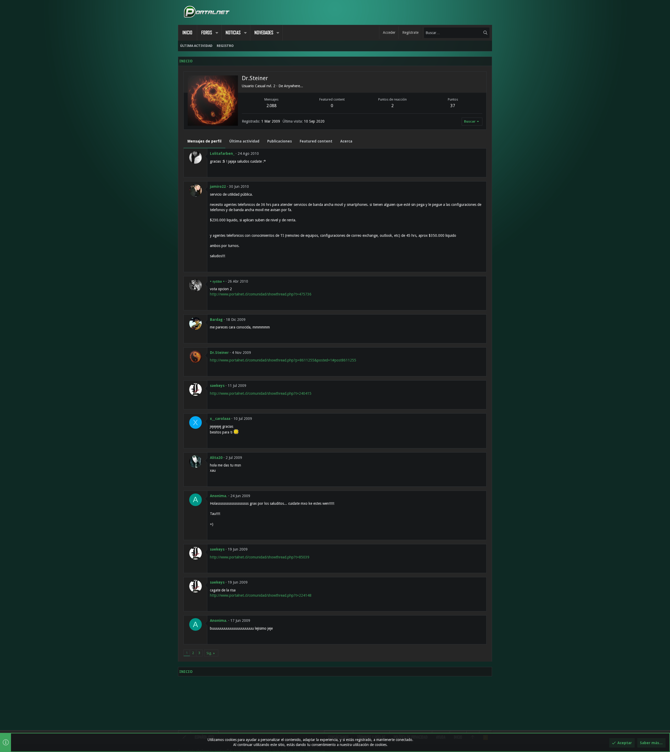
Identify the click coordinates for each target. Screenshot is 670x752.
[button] (217, 32)
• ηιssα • (217, 281)
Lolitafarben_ (222, 153)
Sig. (209, 653)
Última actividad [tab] (244, 141)
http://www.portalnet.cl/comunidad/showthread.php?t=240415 (260, 393)
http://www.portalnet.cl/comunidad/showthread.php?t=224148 (260, 595)
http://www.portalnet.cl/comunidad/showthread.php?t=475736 (260, 294)
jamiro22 (218, 186)
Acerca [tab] (346, 141)
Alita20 (216, 457)
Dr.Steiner (219, 352)
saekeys (217, 385)
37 (452, 105)
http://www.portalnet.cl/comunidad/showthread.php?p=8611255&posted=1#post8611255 (283, 360)
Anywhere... (293, 86)
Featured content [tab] (316, 141)
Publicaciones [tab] (279, 141)
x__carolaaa (220, 418)
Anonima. (218, 496)
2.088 (271, 105)
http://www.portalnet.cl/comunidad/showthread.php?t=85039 (259, 557)
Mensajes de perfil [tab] (204, 141)
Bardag (216, 319)
